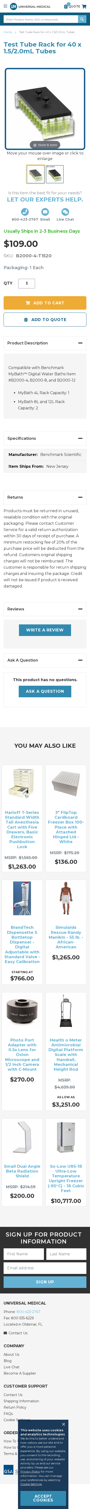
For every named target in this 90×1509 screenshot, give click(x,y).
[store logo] (30, 6)
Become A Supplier (20, 1373)
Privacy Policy (30, 1471)
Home (8, 32)
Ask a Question (45, 691)
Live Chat (11, 1367)
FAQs (8, 1413)
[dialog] (45, 1464)
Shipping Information (21, 1401)
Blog (8, 1361)
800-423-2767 (28, 1312)
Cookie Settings (31, 1484)
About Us (11, 1354)
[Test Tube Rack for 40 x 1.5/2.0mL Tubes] (35, 174)
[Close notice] (62, 1424)
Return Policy (15, 1407)
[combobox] (45, 19)
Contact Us (13, 1395)
